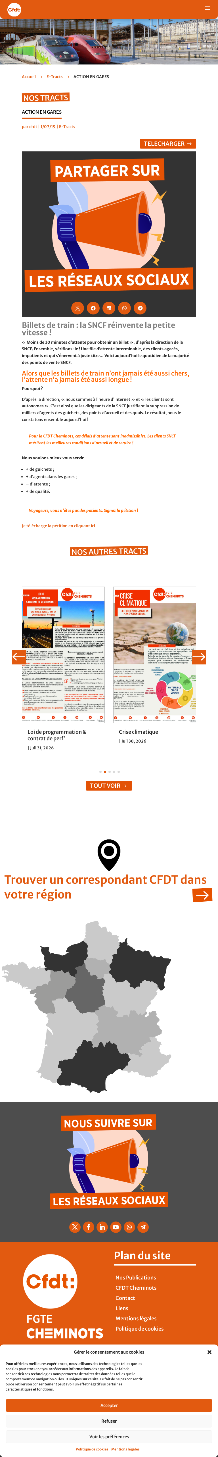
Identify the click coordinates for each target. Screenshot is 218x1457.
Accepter (109, 1405)
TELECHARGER (164, 143)
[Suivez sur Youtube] (115, 1227)
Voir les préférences (109, 1436)
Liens (122, 1308)
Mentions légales (125, 1449)
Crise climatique (138, 732)
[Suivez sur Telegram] (143, 1227)
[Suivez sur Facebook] (88, 1227)
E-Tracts (55, 76)
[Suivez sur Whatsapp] (129, 1227)
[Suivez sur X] (75, 1227)
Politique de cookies (92, 1449)
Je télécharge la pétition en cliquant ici (58, 525)
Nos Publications (136, 1277)
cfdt (33, 126)
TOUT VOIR (105, 785)
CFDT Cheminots (136, 1288)
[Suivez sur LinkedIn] (102, 1227)
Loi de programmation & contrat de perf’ (57, 735)
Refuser (109, 1421)
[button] (209, 1352)
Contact (125, 1298)
